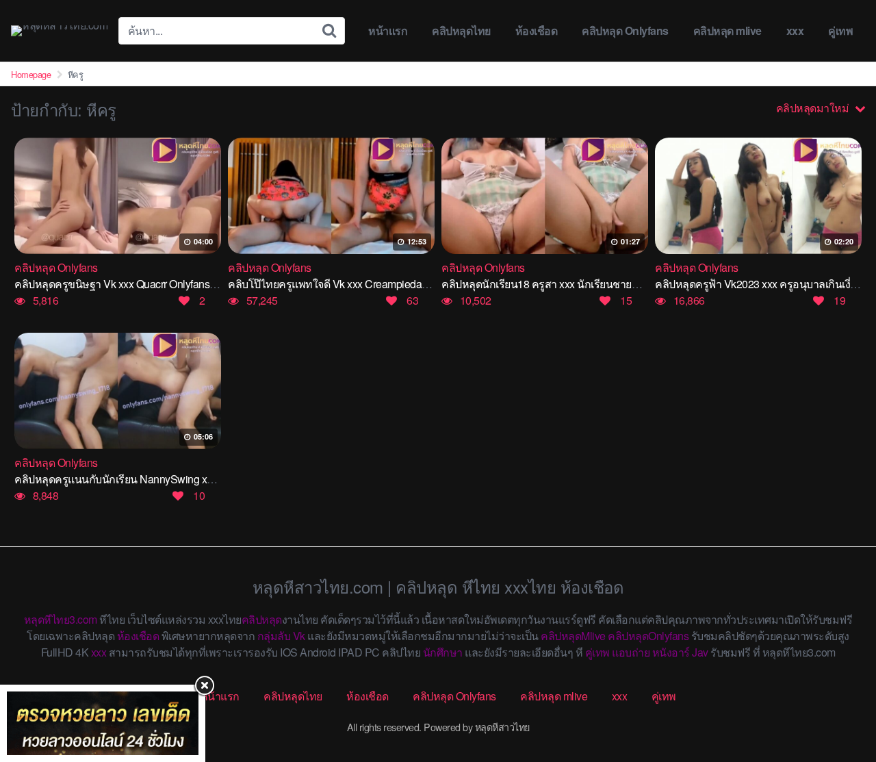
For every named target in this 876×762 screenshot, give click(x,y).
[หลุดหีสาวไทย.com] (59, 30)
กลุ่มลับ (274, 636)
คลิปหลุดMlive (573, 636)
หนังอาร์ (671, 652)
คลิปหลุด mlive (727, 30)
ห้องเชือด (536, 30)
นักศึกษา (443, 652)
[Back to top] (838, 697)
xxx (795, 30)
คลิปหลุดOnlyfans (648, 636)
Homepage (31, 74)
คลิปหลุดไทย (461, 30)
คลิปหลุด (262, 619)
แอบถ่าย (630, 652)
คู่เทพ (840, 30)
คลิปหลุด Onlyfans (625, 30)
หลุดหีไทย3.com (60, 619)
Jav (700, 652)
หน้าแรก (387, 30)
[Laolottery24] (102, 723)
